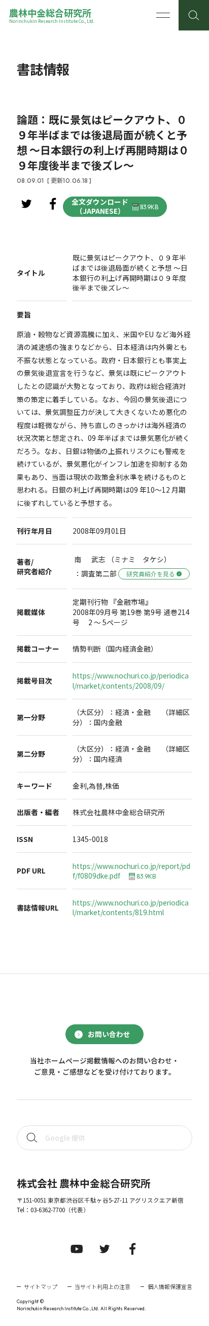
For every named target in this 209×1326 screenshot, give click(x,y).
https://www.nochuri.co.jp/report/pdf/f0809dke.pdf (131, 871)
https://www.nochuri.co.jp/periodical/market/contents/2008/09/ (131, 681)
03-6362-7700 (47, 1210)
